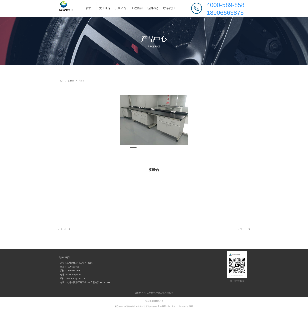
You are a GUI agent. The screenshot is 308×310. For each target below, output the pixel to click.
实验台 (71, 81)
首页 (61, 81)
